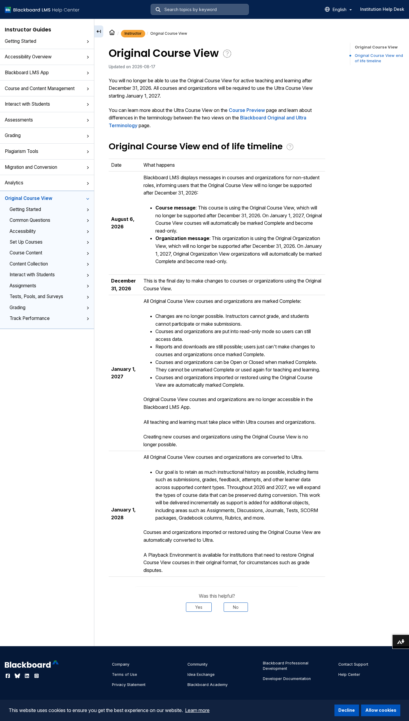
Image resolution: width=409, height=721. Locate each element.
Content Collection (29, 264)
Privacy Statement (129, 684)
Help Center (349, 674)
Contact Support (353, 664)
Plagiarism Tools (21, 151)
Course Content (26, 253)
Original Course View (28, 198)
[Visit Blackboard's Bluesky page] (18, 676)
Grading (13, 135)
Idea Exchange (201, 674)
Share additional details (216, 630)
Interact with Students (27, 104)
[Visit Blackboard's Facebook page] (8, 676)
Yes (198, 607)
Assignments (23, 286)
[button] (87, 41)
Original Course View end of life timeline (379, 58)
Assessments (19, 120)
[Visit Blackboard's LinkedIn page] (27, 676)
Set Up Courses (26, 242)
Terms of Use (124, 674)
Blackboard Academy (207, 684)
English (340, 9)
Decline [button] (346, 710)
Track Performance (30, 318)
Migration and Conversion (31, 167)
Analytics (14, 183)
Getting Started (20, 41)
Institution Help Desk (382, 9)
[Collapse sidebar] (98, 31)
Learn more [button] (197, 710)
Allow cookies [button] (380, 710)
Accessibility (23, 231)
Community (197, 664)
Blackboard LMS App (27, 72)
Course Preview (247, 110)
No (236, 607)
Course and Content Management (40, 88)
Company (120, 664)
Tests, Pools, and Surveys (36, 296)
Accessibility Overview (28, 57)
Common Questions (30, 220)
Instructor (133, 33)
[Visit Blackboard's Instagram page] (37, 676)
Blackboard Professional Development (285, 666)
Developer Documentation (287, 678)
